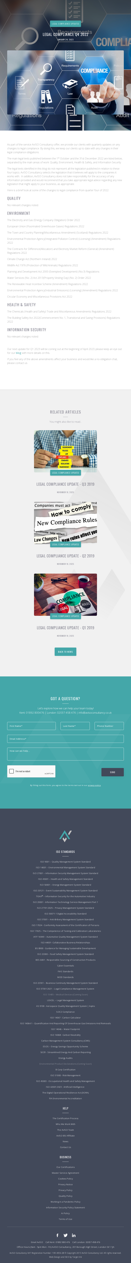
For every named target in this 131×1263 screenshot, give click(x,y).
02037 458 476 (66, 712)
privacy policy (94, 785)
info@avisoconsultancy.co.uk (95, 712)
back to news (65, 651)
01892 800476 (35, 712)
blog (19, 353)
